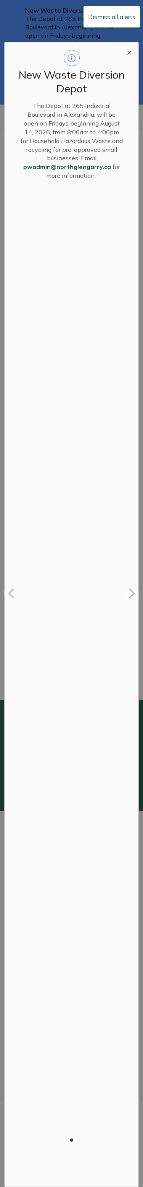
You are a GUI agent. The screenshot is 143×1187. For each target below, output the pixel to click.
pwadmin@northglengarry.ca (67, 167)
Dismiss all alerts (111, 17)
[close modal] (129, 51)
